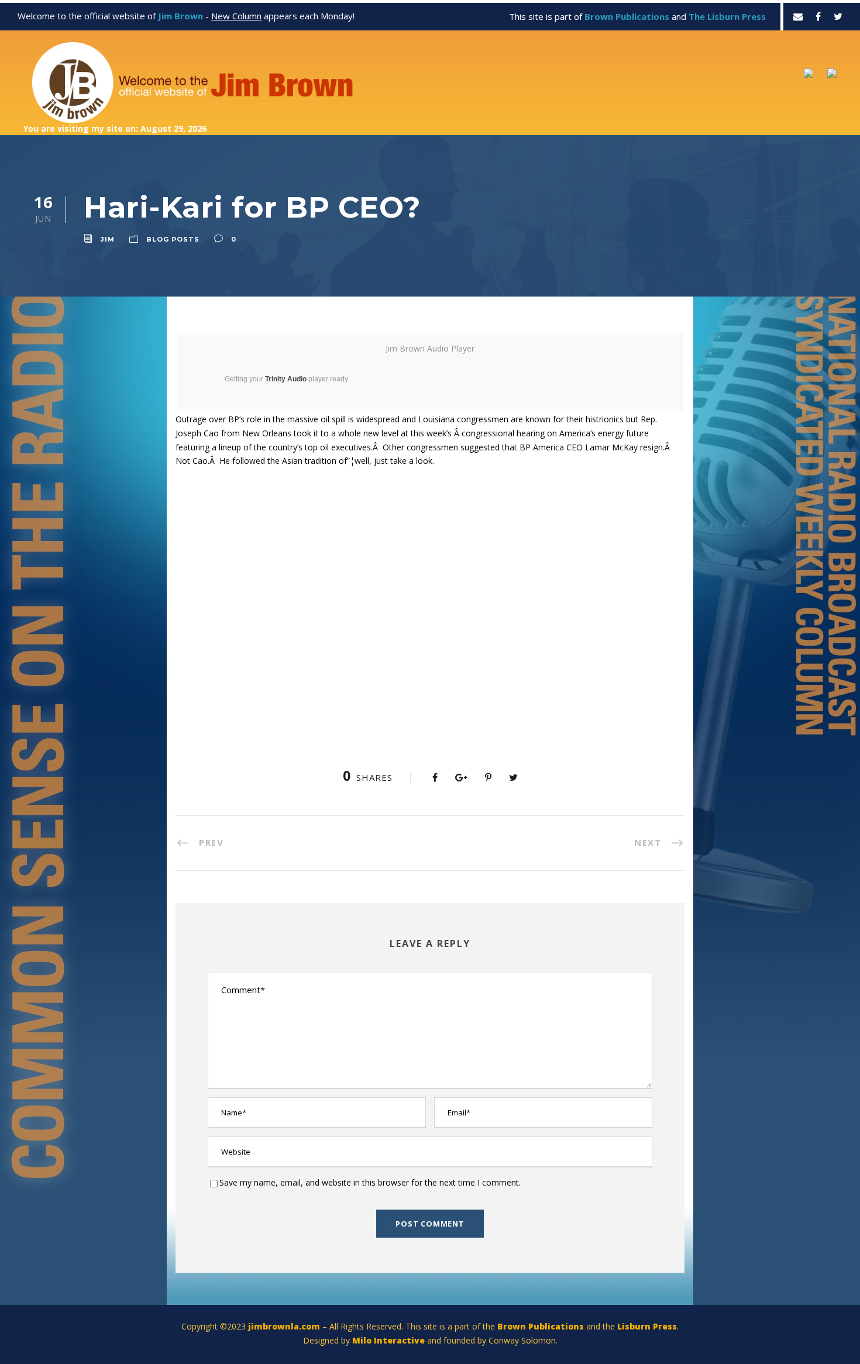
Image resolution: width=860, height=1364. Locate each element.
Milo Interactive (389, 1340)
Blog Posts (172, 239)
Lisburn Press (647, 1326)
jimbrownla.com (284, 1326)
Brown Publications (540, 1326)
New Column (236, 16)
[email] (798, 16)
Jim (108, 239)
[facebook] (818, 16)
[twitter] (838, 16)
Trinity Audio (286, 379)
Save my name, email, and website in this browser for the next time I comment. (370, 1182)
